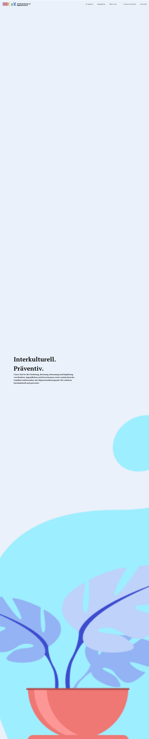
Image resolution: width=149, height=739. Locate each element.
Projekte (89, 4)
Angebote (101, 4)
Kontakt (143, 4)
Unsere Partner (130, 4)
